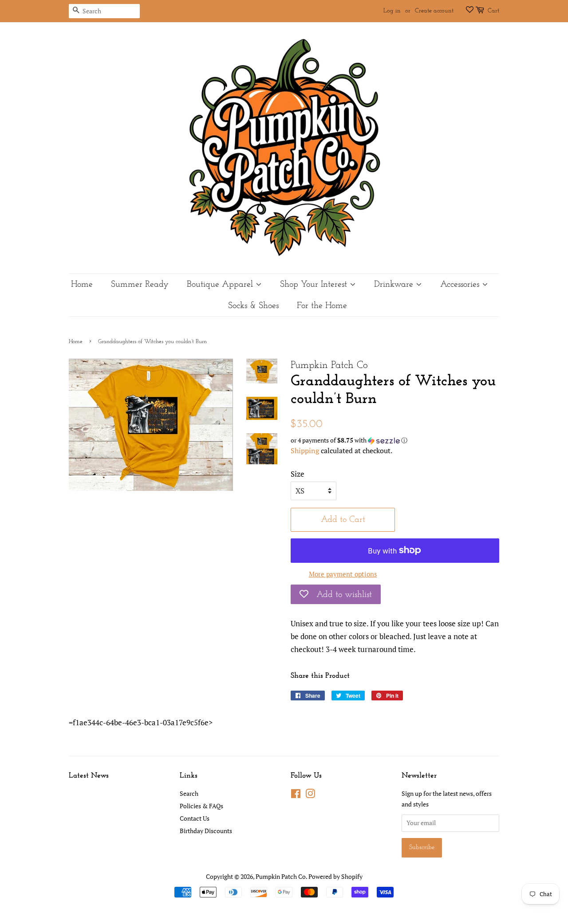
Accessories (461, 284)
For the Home (322, 305)
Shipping (305, 450)
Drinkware (395, 284)
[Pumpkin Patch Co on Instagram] (310, 795)
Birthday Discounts (206, 830)
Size (297, 474)
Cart (493, 11)
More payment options (343, 573)
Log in (392, 11)
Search (189, 793)
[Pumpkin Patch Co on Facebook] (296, 795)
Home (82, 284)
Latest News (89, 775)
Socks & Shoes (253, 305)
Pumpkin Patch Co (281, 876)
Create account (434, 11)
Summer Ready (140, 284)
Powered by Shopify (335, 876)
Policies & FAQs (201, 806)
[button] (395, 440)
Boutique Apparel (221, 284)
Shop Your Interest (315, 284)
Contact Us (194, 818)
